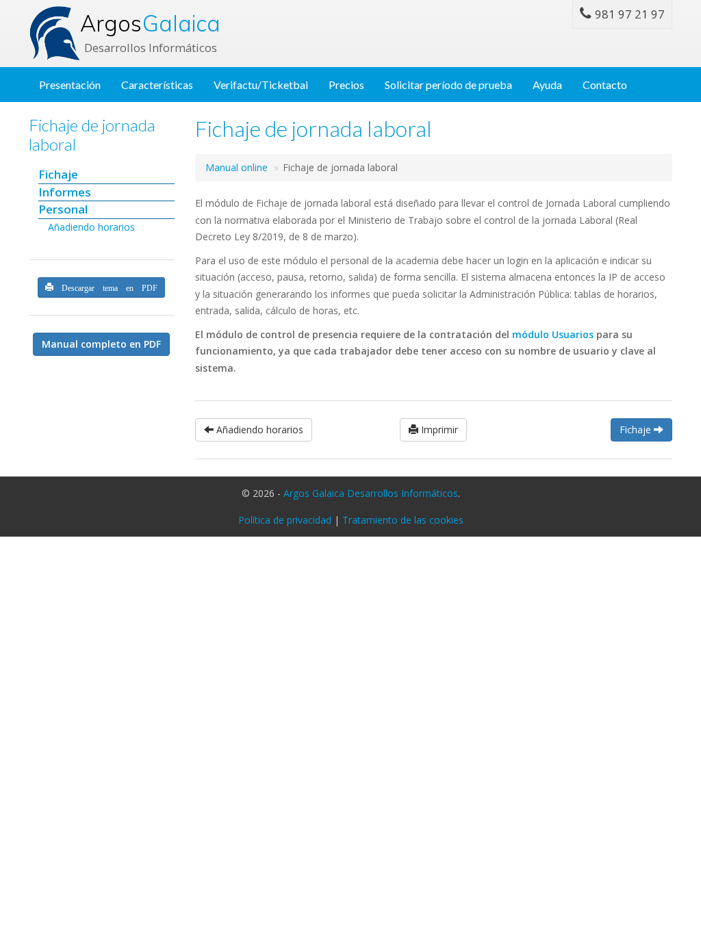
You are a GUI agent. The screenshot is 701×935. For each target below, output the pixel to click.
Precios (346, 84)
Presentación (70, 84)
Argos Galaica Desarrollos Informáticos (370, 493)
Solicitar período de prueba (448, 84)
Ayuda (547, 84)
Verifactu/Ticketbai (261, 84)
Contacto (605, 84)
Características (157, 84)
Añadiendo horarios (91, 226)
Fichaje (58, 174)
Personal (63, 209)
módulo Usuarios (553, 334)
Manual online (236, 167)
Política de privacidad (284, 519)
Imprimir (438, 429)
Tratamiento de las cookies (402, 519)
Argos (150, 23)
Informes (64, 192)
